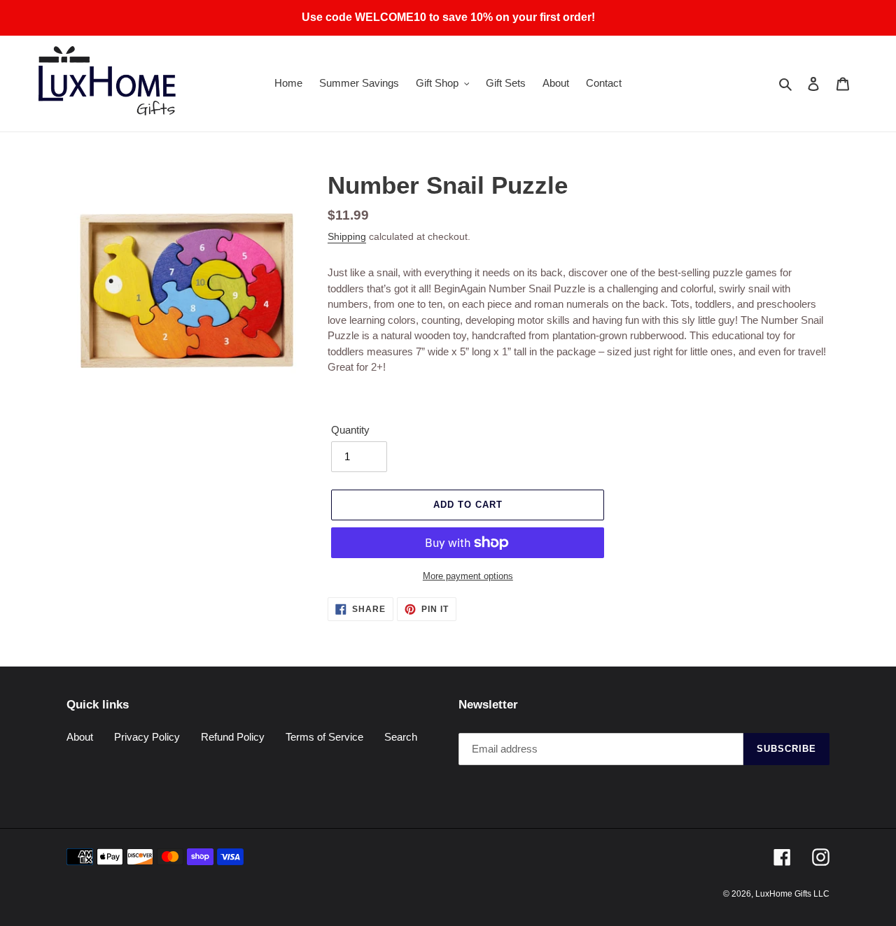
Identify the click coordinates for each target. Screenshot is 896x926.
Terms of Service (324, 737)
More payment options (468, 576)
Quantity (350, 430)
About (79, 737)
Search (400, 737)
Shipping (347, 236)
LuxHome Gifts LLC (792, 894)
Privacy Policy (147, 737)
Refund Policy (233, 737)
